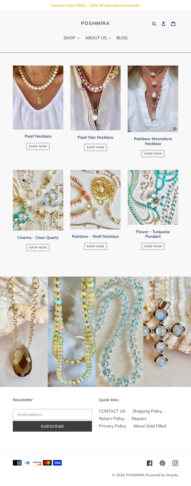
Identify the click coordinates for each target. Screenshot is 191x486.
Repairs (139, 418)
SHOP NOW (38, 146)
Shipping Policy (147, 411)
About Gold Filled (149, 426)
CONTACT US (112, 411)
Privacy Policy (112, 426)
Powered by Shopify (162, 475)
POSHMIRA (95, 23)
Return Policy (112, 418)
